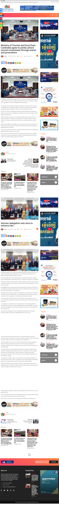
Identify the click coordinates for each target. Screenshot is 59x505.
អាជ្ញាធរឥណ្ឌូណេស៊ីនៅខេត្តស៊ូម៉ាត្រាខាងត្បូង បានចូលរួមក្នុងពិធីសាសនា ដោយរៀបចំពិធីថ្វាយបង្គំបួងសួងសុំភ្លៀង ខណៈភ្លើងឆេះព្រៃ (52, 169)
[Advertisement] (19, 326)
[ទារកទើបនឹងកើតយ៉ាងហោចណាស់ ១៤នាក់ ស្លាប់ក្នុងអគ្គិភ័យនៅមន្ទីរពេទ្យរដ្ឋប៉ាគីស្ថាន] (27, 477)
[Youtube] (52, 16)
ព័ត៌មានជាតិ (16, 180)
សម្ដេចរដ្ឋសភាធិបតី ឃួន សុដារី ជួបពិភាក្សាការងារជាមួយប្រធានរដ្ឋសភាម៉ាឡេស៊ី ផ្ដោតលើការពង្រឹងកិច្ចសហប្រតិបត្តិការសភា (35, 491)
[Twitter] (4, 64)
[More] (20, 64)
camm (5, 57)
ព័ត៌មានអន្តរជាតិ (4, 180)
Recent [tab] (44, 135)
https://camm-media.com (11, 155)
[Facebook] (2, 64)
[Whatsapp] (18, 64)
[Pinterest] (11, 64)
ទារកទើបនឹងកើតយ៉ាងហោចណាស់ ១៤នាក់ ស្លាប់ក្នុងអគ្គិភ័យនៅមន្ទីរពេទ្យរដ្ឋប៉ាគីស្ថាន (6, 186)
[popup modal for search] (56, 16)
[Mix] (15, 64)
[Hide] (0, 30)
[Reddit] (6, 64)
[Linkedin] (9, 64)
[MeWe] (13, 64)
